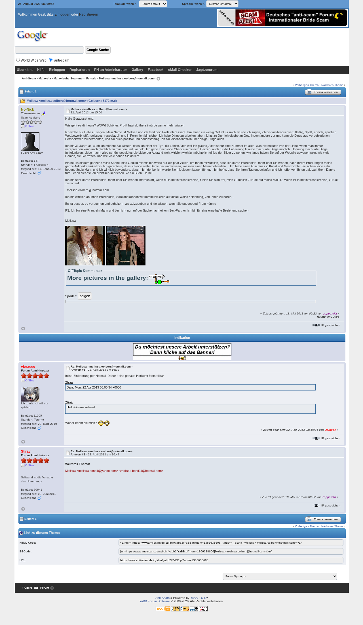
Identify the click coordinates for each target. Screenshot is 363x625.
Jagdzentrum (207, 70)
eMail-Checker (180, 70)
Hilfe (41, 70)
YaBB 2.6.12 (198, 597)
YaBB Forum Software (155, 601)
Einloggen (62, 14)
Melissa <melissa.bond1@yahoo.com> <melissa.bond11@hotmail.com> (114, 470)
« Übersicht (30, 587)
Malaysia (45, 78)
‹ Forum (44, 587)
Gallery (137, 70)
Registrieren (88, 14)
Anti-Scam (29, 78)
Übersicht (25, 70)
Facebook (156, 70)
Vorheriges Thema (307, 84)
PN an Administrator (110, 70)
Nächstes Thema (332, 84)
